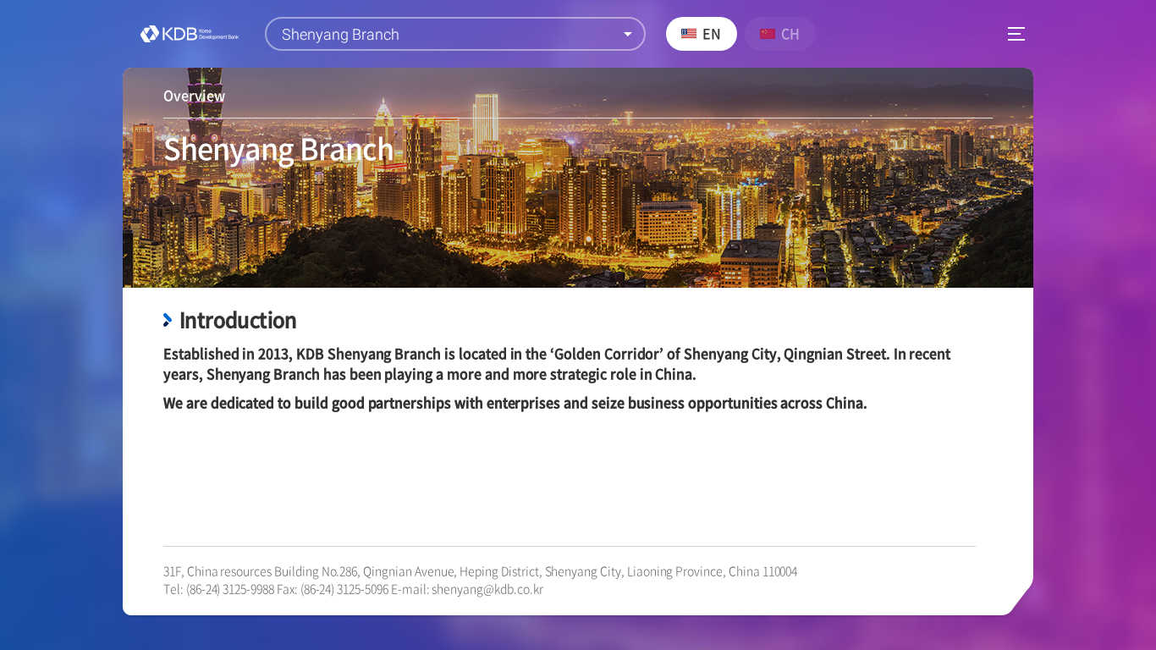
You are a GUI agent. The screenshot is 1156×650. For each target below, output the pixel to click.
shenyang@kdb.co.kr (487, 588)
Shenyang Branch (340, 34)
